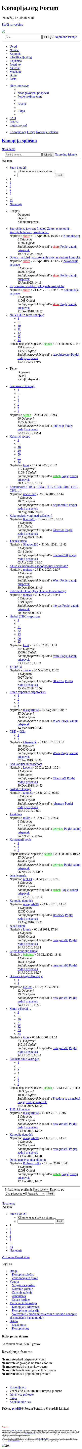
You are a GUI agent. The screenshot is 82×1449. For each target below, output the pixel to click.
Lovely (27, 767)
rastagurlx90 (31, 710)
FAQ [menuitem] (13, 118)
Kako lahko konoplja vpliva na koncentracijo (38, 591)
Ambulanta (19, 1296)
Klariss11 (29, 519)
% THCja (16, 666)
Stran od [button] (18, 167)
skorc (26, 235)
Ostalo (14, 1321)
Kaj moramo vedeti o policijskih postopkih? (37, 286)
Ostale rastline (21, 1299)
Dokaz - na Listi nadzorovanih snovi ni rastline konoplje (45, 257)
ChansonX (30, 742)
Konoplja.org (18, 132)
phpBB (16, 1408)
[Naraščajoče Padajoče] (35, 1193)
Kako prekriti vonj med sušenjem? (31, 515)
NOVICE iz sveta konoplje (27, 315)
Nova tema (8, 149)
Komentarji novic (20, 839)
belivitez (58, 828)
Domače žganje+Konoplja (26, 976)
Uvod (13, 46)
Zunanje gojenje (22, 1292)
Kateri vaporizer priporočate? (28, 692)
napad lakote (17, 925)
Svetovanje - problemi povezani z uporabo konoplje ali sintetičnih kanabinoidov (43, 1315)
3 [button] (10, 186)
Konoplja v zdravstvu (25, 1306)
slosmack (58, 915)
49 (19, 451)
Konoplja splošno (47, 132)
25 (19, 641)
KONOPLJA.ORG (16, 1430)
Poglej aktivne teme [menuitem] (30, 96)
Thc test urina (18, 541)
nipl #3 (27, 879)
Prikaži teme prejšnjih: (19, 1189)
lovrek (27, 929)
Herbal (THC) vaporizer (25, 616)
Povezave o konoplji (22, 386)
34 (19, 1033)
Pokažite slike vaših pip (24, 1059)
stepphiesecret (61, 354)
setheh (48, 343)
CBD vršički (17, 731)
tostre (56, 656)
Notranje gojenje (22, 1288)
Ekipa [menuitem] (21, 111)
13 (19, 336)
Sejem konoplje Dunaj (24, 951)
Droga (31, 132)
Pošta (13, 79)
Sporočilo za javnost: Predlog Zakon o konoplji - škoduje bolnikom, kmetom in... (40, 230)
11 (19, 329)
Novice (14, 50)
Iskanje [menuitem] (22, 103)
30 (19, 1019)
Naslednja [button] (16, 204)
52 (19, 461)
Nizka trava (19, 1324)
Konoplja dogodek (21, 900)
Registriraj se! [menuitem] (18, 125)
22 (19, 630)
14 (19, 340)
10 (19, 325)
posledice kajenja (20, 789)
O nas (13, 75)
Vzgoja (14, 1281)
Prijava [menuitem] (14, 121)
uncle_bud (29, 494)
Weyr (56, 580)
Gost (26, 465)
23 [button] (11, 200)
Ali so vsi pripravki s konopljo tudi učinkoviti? (39, 566)
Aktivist (15, 68)
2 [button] (10, 182)
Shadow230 (30, 544)
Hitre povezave (19, 85)
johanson (58, 803)
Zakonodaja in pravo (25, 1278)
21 (19, 627)
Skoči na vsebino (12, 24)
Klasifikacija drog (21, 57)
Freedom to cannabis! (66, 1098)
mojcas (27, 569)
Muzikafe (15, 71)
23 (19, 634)
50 (19, 454)
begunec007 (60, 505)
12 (19, 333)
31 (19, 1023)
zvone (27, 670)
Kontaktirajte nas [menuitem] (20, 1401)
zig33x (27, 987)
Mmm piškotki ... (20, 1008)
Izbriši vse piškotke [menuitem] (22, 1394)
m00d (26, 818)
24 (19, 638)
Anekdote (16, 814)
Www (57, 720)
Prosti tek (15, 64)
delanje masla (18, 875)
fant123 (28, 792)
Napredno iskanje (66, 37)
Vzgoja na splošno (23, 1285)
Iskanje (48, 37)
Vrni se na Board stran (16, 1257)
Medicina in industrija (23, 1303)
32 (19, 1026)
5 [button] (10, 193)
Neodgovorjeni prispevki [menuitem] (33, 93)
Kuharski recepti (20, 436)
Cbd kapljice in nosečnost (26, 764)
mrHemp (58, 425)
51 (19, 458)
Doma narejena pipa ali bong (28, 1159)
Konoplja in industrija (25, 1310)
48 (19, 447)
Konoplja (15, 53)
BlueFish (58, 681)
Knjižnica (16, 61)
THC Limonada (20, 1109)
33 (19, 1030)
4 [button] (10, 189)
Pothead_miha (32, 1163)
